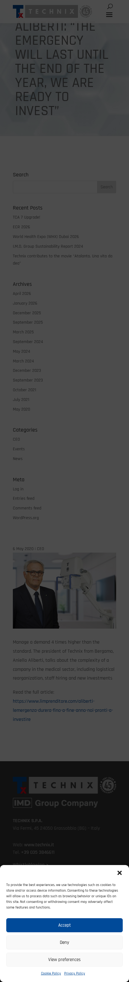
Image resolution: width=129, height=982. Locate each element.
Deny (64, 942)
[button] (119, 873)
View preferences (64, 960)
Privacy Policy (74, 973)
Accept (64, 925)
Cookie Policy (51, 973)
